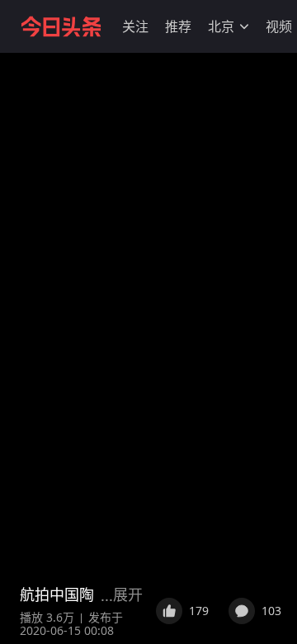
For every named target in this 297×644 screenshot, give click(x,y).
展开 (128, 594)
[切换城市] (244, 26)
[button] (135, 26)
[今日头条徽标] (61, 26)
